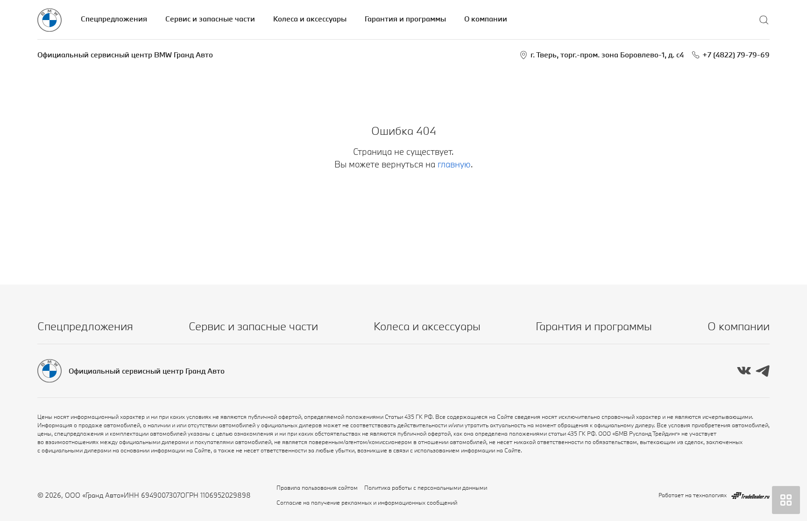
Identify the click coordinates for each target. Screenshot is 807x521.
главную (454, 164)
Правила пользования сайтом (317, 487)
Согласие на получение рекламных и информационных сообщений (366, 502)
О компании (485, 18)
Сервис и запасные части (210, 18)
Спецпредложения (114, 18)
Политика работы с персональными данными (425, 487)
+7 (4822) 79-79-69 (736, 54)
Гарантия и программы (405, 18)
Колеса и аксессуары (310, 18)
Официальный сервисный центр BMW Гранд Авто (125, 54)
